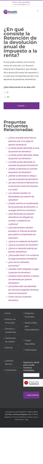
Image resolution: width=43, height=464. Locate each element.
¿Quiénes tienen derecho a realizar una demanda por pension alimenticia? (23, 279)
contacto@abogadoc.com (21, 4)
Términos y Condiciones (10, 330)
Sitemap (9, 347)
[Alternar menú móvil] (38, 11)
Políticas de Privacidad (10, 321)
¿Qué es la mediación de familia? (23, 241)
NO (8, 97)
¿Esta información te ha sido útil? (19, 87)
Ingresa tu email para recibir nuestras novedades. (31, 366)
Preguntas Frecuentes (30, 315)
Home (8, 313)
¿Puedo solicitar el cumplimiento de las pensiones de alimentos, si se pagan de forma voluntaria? (23, 206)
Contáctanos (10, 370)
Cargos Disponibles (30, 342)
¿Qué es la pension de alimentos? (23, 245)
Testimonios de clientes (10, 340)
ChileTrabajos (31, 350)
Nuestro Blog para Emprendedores (31, 326)
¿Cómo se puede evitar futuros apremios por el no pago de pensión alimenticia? (22, 141)
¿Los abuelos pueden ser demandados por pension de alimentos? (21, 196)
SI (7, 92)
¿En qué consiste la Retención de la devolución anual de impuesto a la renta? (23, 186)
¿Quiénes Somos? (9, 362)
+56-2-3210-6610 (24, 2)
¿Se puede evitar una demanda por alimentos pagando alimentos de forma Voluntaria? (23, 289)
